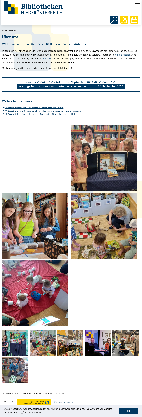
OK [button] (128, 411)
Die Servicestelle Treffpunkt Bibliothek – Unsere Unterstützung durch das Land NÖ (40, 114)
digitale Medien (122, 54)
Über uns (13, 30)
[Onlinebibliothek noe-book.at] (124, 20)
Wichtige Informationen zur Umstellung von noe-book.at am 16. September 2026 (71, 86)
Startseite (5, 30)
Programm (47, 58)
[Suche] (114, 20)
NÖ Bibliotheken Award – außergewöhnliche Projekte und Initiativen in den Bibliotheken (43, 111)
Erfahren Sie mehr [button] (33, 412)
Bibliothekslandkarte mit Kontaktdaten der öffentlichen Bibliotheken (34, 107)
